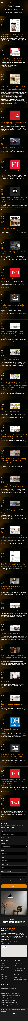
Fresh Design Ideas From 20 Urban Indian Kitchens (13, 587)
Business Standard (7, 316)
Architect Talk (6, 209)
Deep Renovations (18, 970)
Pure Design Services (19, 968)
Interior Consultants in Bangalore (9, 1002)
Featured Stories (14, 209)
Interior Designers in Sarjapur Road (9, 998)
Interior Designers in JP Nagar (8, 1000)
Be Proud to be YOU (7, 279)
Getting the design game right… (12, 704)
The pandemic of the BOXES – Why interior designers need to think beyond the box (13, 781)
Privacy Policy (4, 978)
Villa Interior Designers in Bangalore (10, 993)
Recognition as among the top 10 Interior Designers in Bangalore (12, 59)
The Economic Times (8, 181)
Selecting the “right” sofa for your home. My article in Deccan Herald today (12, 511)
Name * (3, 850)
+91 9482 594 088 (18, 977)
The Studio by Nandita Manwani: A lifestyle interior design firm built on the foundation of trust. (13, 657)
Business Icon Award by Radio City (12, 147)
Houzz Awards (6, 681)
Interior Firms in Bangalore (7, 991)
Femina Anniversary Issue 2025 (12, 34)
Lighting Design (18, 965)
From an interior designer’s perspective (10, 730)
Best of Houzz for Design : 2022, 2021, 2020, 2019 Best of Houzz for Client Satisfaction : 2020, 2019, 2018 (13, 685)
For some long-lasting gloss (10, 611)
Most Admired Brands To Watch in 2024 (12, 172)
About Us (3, 965)
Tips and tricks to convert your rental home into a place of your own (14, 435)
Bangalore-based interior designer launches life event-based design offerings (13, 305)
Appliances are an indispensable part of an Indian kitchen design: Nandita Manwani (14, 199)
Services (3, 970)
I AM (2, 808)
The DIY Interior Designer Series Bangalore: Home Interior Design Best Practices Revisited (12, 333)
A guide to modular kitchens (10, 633)
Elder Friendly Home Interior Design (13, 564)
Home (2, 963)
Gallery (3, 972)
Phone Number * (5, 864)
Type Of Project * (5, 831)
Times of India (6, 262)
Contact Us (4, 976)
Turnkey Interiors (18, 963)
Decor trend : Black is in (9, 228)
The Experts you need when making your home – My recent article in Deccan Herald (13, 460)
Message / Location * (6, 871)
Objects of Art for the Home (10, 412)
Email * (2, 857)
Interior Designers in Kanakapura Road (10, 1005)
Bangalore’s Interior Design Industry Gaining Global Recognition (13, 123)
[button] (26, 3)
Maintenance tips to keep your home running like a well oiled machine (13, 359)
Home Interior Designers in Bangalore (10, 995)
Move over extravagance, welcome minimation (13, 253)
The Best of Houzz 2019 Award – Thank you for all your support (12, 755)
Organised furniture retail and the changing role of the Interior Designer (14, 537)
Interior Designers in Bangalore (9, 988)
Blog (2, 974)
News (15, 181)
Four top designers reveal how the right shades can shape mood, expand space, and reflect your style (13, 88)
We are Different (5, 967)
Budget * (3, 843)
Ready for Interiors (5, 838)
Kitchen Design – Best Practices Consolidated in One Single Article (12, 486)
